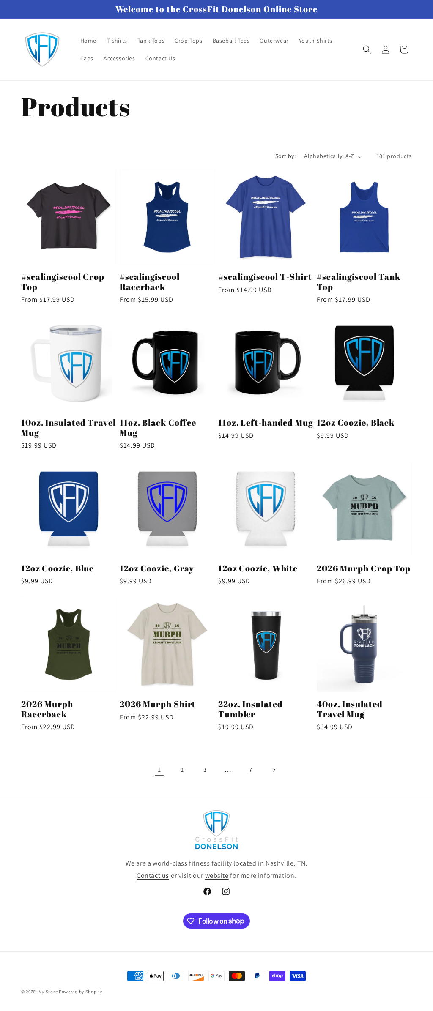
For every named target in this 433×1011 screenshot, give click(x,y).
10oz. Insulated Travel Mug (68, 427)
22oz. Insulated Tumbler (250, 709)
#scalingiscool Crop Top (62, 282)
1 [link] (159, 769)
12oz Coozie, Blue (57, 568)
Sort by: (285, 156)
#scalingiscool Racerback (150, 282)
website (217, 875)
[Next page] (273, 769)
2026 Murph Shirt (158, 704)
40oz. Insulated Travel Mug (350, 709)
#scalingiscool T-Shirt (265, 276)
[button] (367, 49)
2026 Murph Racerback (47, 709)
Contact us (153, 875)
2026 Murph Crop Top (364, 568)
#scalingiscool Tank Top (358, 282)
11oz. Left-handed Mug (265, 422)
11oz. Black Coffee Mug (158, 427)
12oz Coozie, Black (356, 422)
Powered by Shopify (80, 992)
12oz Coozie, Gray (157, 568)
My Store (48, 992)
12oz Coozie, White (258, 568)
